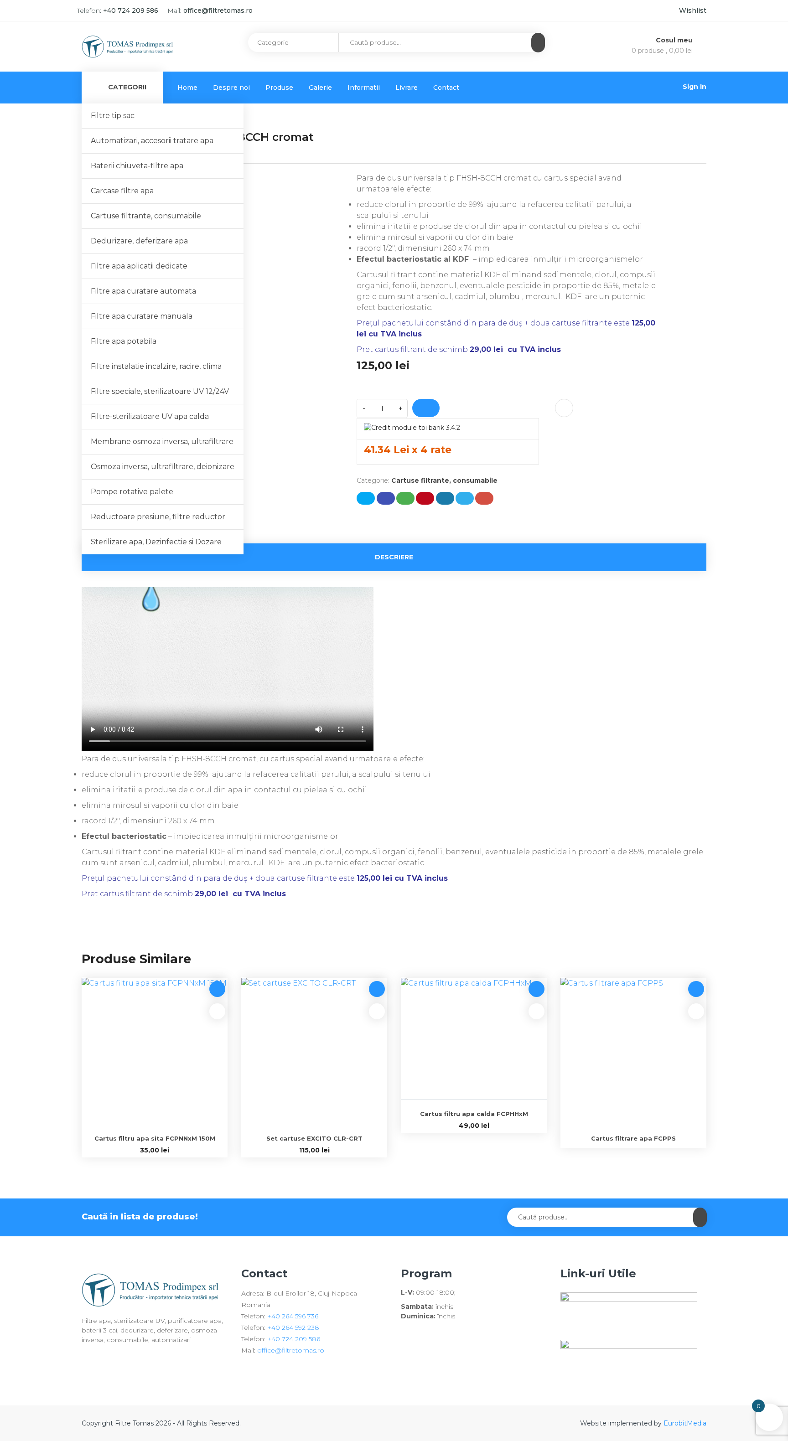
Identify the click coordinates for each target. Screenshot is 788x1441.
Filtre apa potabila (123, 341)
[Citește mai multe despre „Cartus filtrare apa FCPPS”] (696, 989)
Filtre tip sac (113, 115)
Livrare (406, 87)
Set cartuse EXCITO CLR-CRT (314, 1138)
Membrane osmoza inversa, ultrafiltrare (162, 441)
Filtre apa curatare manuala (141, 316)
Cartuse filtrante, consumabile (146, 216)
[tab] (394, 557)
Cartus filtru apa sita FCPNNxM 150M (154, 1138)
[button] (217, 989)
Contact (446, 87)
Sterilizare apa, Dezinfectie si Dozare (156, 541)
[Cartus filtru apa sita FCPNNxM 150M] (155, 1051)
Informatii (363, 87)
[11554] (426, 408)
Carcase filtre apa (122, 190)
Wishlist (692, 10)
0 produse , (662, 50)
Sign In (694, 87)
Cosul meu (675, 40)
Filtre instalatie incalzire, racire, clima (156, 366)
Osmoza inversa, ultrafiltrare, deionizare (162, 466)
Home (187, 87)
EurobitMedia (685, 1423)
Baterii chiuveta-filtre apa (137, 165)
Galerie (320, 87)
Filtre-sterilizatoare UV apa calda (150, 416)
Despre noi (231, 87)
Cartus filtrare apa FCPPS (633, 1138)
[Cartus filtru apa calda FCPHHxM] (474, 1038)
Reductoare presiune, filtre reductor (158, 516)
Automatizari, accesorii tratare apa (152, 140)
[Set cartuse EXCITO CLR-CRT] (314, 1051)
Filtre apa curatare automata (143, 291)
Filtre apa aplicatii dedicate (139, 266)
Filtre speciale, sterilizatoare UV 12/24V (160, 391)
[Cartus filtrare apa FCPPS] (633, 1051)
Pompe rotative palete (132, 491)
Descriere (394, 557)
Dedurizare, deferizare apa (139, 241)
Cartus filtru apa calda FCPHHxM (474, 1113)
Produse (279, 87)
